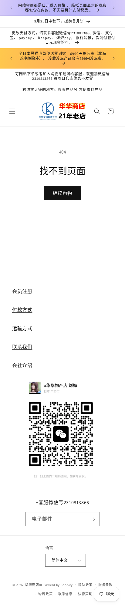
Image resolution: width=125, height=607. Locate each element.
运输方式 (22, 328)
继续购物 (62, 193)
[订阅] (93, 519)
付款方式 (22, 310)
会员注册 (22, 291)
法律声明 (85, 594)
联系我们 (22, 347)
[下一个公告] (113, 8)
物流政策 (45, 594)
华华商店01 (33, 584)
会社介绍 (22, 365)
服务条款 (105, 585)
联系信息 (65, 594)
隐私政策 (85, 585)
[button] (12, 111)
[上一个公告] (11, 8)
